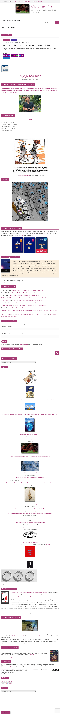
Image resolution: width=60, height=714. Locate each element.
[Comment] (4, 55)
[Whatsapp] (17, 55)
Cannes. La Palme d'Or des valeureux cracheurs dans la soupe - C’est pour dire (21, 310)
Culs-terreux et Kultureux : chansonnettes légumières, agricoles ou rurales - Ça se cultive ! (23, 314)
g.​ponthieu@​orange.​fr (23, 344)
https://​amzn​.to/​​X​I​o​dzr (49, 596)
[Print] (22, 55)
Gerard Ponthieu (14, 42)
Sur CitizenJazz (11, 27)
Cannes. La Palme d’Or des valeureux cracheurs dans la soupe (28, 300)
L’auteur (17, 17)
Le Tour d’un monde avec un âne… (42, 635)
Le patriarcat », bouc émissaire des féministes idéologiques (27, 1)
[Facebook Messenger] (20, 55)
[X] (12, 55)
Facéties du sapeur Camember (24, 175)
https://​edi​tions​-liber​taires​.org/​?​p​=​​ (26, 596)
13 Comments (29, 42)
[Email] (6, 55)
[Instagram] (14, 55)
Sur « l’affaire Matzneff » (30, 24)
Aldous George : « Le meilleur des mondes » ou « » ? (31, 297)
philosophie (14, 39)
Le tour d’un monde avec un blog (31, 17)
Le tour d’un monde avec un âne (11, 24)
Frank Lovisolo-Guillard (7, 297)
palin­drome (47, 544)
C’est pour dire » (5, 669)
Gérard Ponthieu (16, 669)
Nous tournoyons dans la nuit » (11, 20)
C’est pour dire (42, 6)
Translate (10, 683)
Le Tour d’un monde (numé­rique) (17, 635)
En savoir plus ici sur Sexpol (7, 657)
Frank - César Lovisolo (6, 305)
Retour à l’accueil (7, 17)
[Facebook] (9, 55)
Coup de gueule (6, 39)
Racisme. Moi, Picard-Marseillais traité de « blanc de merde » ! (27, 290)
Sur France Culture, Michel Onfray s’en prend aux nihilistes (27, 45)
